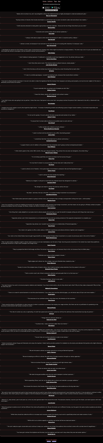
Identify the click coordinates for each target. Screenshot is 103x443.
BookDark (49, 441)
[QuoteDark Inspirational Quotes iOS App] (46, 7)
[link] (44, 1)
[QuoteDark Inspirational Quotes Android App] (55, 7)
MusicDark (54, 441)
